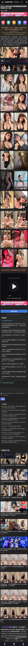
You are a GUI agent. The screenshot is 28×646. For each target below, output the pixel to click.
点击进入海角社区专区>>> (7, 320)
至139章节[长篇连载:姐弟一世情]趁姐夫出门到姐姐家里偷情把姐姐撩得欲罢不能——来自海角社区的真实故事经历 (14, 325)
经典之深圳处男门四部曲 (14, 426)
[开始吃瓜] (14, 23)
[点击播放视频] (14, 286)
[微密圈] (19, 23)
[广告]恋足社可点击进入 (7, 382)
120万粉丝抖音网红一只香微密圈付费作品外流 (12, 497)
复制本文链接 (14, 311)
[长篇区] (8, 23)
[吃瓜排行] (3, 23)
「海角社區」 (11, 27)
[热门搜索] (24, 23)
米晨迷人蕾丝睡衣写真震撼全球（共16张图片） (13, 363)
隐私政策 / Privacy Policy (9, 640)
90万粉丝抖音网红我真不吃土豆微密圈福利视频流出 (13, 481)
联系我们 (17, 640)
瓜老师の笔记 (9, 2)
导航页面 (21, 640)
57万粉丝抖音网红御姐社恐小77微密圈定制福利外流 (13, 465)
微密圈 (5, 10)
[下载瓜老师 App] (22, 2)
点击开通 (23, 270)
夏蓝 (2, 10)
